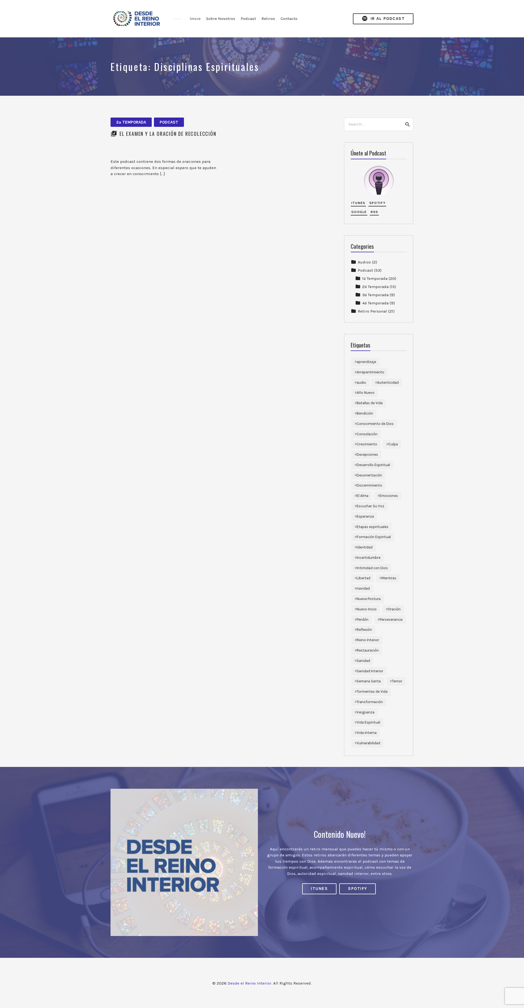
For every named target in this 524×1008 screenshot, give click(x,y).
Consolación (367, 434)
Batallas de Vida (370, 403)
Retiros (268, 18)
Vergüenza (365, 712)
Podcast (248, 18)
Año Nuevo (365, 393)
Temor (397, 681)
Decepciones (367, 454)
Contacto (289, 18)
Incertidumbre (368, 558)
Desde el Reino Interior (249, 983)
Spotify (377, 203)
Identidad (365, 547)
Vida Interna (367, 733)
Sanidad (363, 661)
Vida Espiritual (368, 722)
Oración (394, 609)
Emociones (389, 496)
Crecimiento (367, 444)
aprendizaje (366, 362)
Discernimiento (369, 485)
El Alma (362, 496)
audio (361, 382)
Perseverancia (391, 619)
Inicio (195, 18)
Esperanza (365, 516)
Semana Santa (369, 681)
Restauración (368, 650)
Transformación (370, 702)
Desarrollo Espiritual (373, 465)
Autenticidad (388, 382)
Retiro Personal (372, 311)
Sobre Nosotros (220, 18)
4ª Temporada (375, 303)
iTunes (358, 203)
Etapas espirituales (372, 527)
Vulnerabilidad (368, 743)
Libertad (363, 578)
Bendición (365, 413)
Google (359, 212)
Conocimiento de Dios (375, 424)
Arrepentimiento (370, 372)
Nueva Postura (369, 599)
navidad (363, 588)
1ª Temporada (375, 278)
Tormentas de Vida (372, 691)
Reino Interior (368, 640)
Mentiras (389, 578)
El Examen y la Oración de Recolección (168, 133)
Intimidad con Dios (372, 568)
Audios (364, 262)
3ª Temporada (375, 294)
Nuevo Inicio (367, 609)
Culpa (393, 444)
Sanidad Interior (370, 671)
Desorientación (369, 475)
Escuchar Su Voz (370, 506)
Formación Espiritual (374, 537)
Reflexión (364, 630)
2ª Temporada (131, 122)
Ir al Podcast (387, 18)
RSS (374, 212)
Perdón (362, 619)
